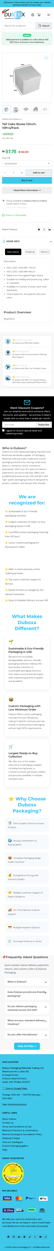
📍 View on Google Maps (14, 1088)
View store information (16, 207)
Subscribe (43, 424)
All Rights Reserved (41, 1247)
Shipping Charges (11, 1138)
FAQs (4, 1149)
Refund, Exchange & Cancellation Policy (22, 1134)
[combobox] (27, 26)
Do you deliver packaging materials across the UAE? (22, 1008)
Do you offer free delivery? (22, 1034)
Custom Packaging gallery (15, 1145)
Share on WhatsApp (16, 215)
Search (46, 25)
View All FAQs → (27, 1046)
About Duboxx (9, 1118)
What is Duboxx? (17, 981)
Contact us (8, 1122)
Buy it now (27, 180)
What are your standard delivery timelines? (26, 1022)
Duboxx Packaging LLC (12, 119)
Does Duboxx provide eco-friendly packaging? (26, 993)
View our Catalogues (12, 1142)
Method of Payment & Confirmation (20, 1130)
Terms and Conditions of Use (17, 1126)
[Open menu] (49, 15)
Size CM (6, 158)
